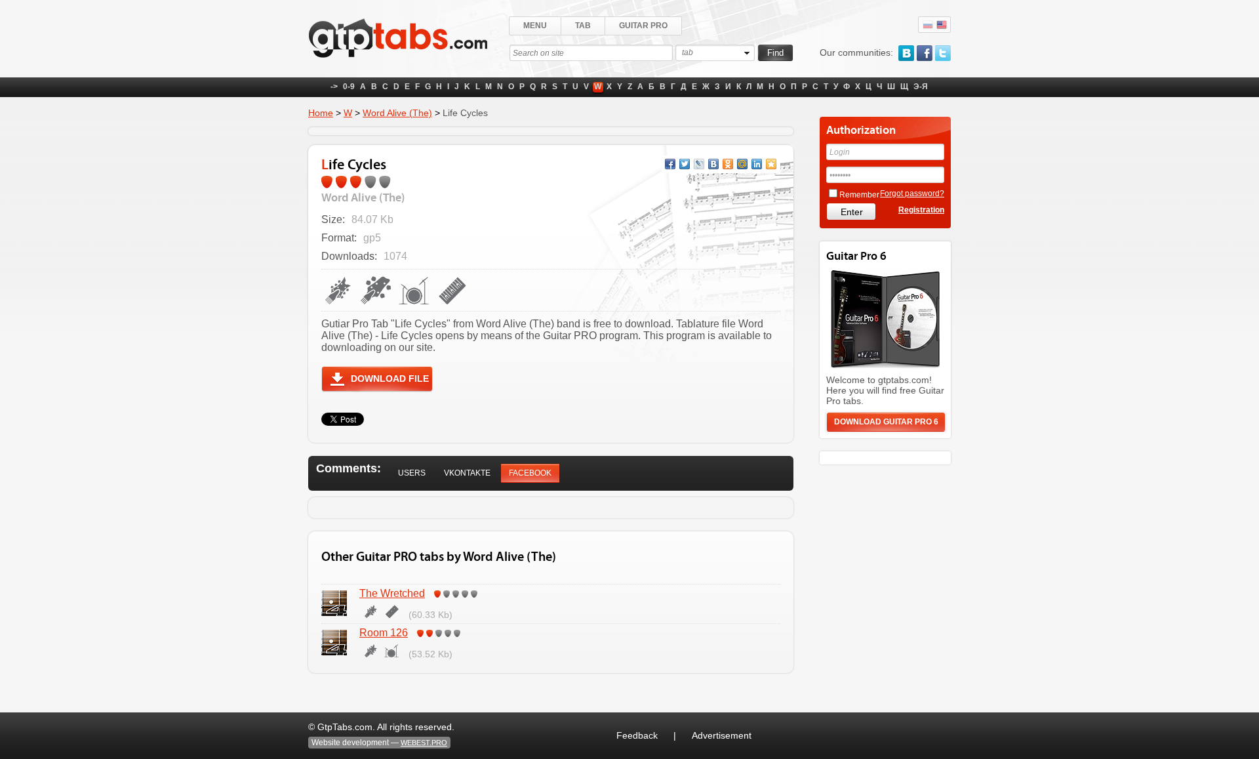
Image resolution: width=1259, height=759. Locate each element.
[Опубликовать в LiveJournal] (699, 164)
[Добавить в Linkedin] (756, 164)
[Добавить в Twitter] (684, 164)
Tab (583, 25)
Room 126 (383, 632)
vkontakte (906, 53)
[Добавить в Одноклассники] (728, 164)
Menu (535, 25)
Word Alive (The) (397, 113)
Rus (928, 25)
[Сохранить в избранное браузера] (771, 164)
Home (320, 113)
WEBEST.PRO (424, 743)
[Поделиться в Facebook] (670, 164)
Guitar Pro (643, 25)
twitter (943, 53)
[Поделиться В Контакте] (713, 164)
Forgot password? (912, 193)
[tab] (411, 473)
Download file (390, 378)
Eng (941, 25)
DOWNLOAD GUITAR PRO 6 (886, 421)
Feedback (637, 735)
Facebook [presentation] (530, 473)
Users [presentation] (412, 473)
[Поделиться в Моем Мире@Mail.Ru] (742, 164)
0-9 (349, 86)
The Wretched (392, 593)
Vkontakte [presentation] (467, 473)
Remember (859, 194)
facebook (924, 53)
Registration (921, 210)
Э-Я (920, 86)
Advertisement (721, 735)
